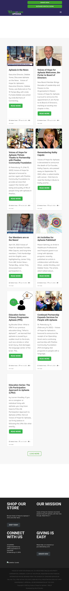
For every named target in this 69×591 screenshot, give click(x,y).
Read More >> (46, 516)
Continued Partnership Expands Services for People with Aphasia (49, 330)
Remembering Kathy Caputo (49, 169)
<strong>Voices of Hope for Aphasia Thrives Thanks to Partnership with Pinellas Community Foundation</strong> (20, 169)
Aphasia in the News (20, 85)
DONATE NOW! (44, 2)
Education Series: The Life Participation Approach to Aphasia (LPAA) (20, 410)
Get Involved (15, 489)
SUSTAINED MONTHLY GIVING (45, 6)
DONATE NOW (43, 554)
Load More (34, 454)
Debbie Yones (13, 120)
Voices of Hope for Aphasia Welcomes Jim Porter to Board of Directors (49, 85)
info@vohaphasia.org (13, 546)
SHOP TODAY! (13, 525)
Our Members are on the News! (20, 251)
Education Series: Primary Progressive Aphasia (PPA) (20, 330)
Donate (31, 489)
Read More (16, 106)
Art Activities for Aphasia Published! (49, 251)
